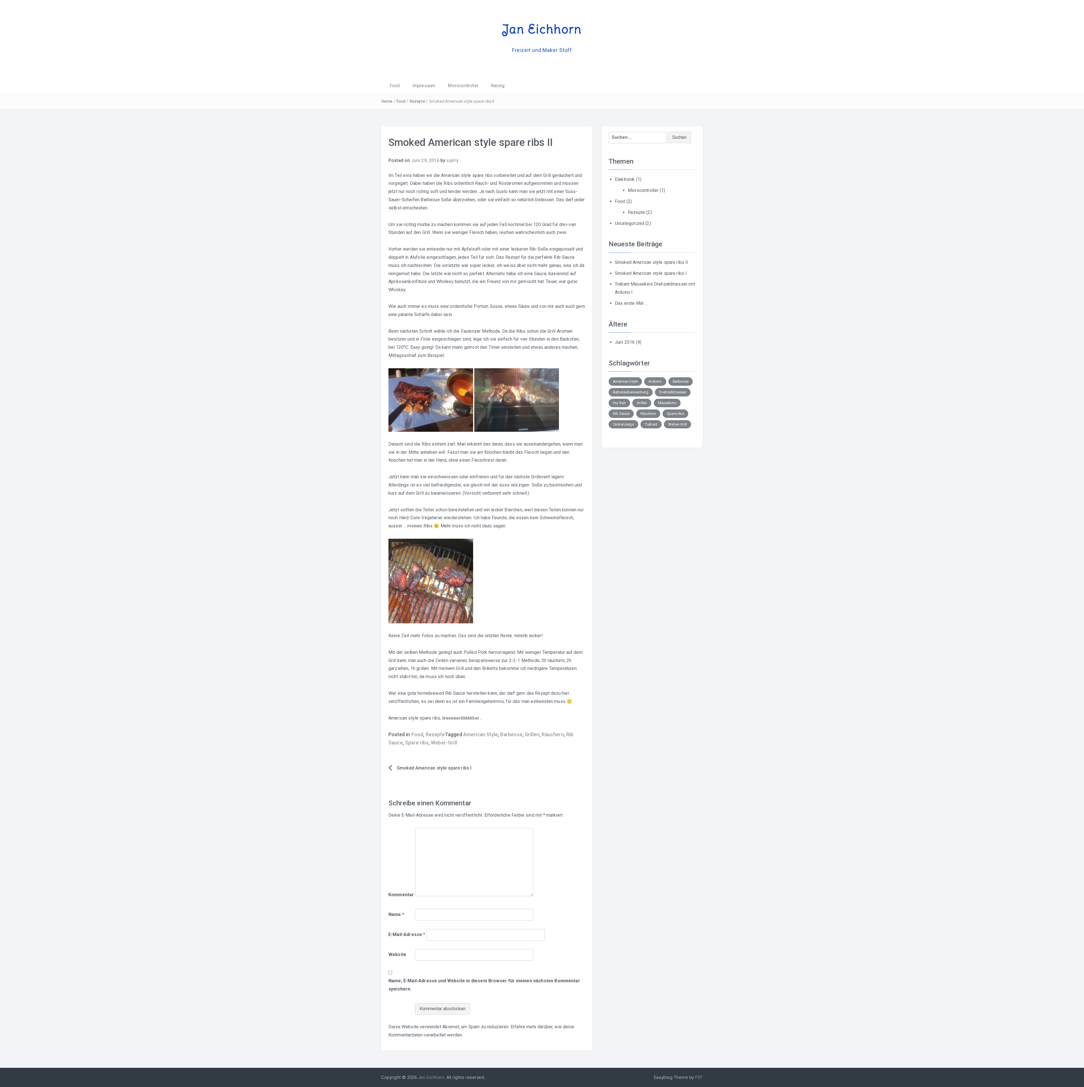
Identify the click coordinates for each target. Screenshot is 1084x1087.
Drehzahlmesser (672, 392)
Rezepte (417, 101)
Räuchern (553, 734)
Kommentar (401, 894)
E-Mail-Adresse (406, 934)
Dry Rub (619, 403)
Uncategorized (629, 223)
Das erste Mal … (631, 303)
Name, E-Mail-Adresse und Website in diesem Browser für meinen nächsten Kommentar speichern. (484, 985)
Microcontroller (463, 85)
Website (397, 954)
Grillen (532, 734)
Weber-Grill (444, 743)
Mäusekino (667, 403)
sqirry (452, 160)
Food (395, 85)
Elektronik (625, 179)
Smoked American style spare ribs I (434, 768)
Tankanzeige (623, 424)
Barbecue (511, 734)
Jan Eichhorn (542, 29)
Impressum (423, 85)
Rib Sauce (621, 413)
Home (387, 101)
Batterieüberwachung (630, 392)
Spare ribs (417, 743)
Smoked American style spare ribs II (652, 262)
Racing (497, 85)
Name (396, 914)
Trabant (651, 424)
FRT (699, 1077)
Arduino (655, 381)
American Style (480, 734)
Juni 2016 (625, 342)
